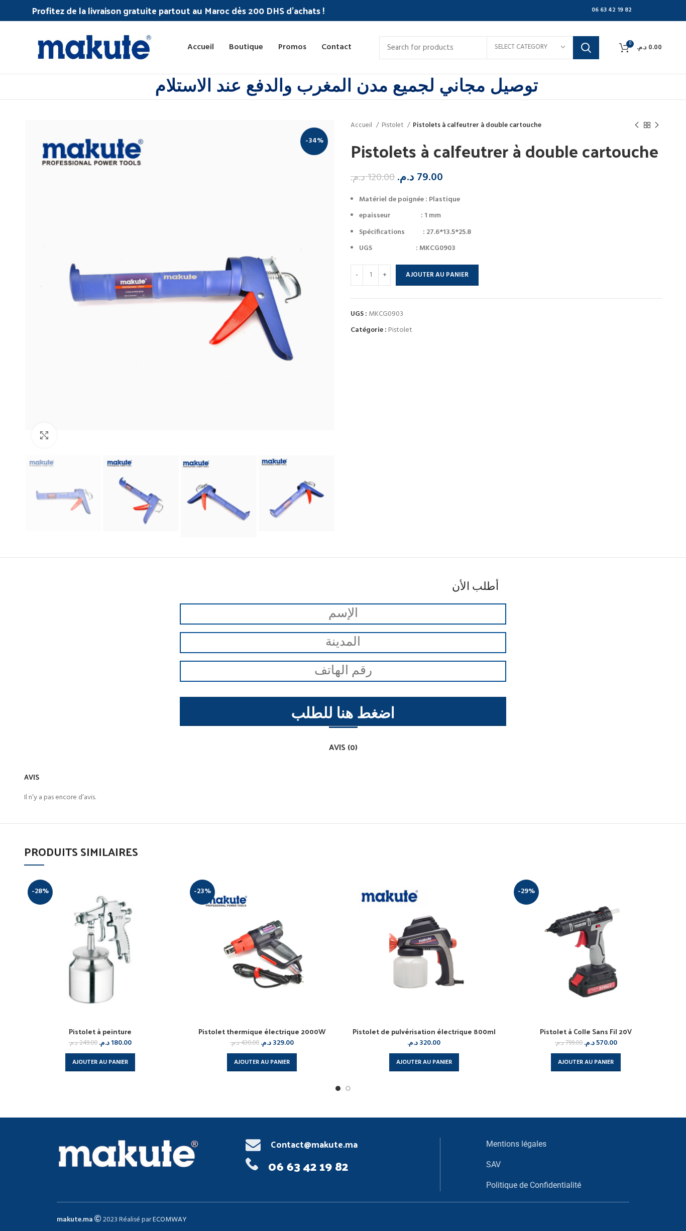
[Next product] (657, 125)
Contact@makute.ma (314, 1144)
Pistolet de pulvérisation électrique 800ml (424, 1031)
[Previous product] (637, 125)
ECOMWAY (170, 1219)
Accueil (362, 125)
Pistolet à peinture (100, 1031)
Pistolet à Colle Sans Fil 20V (586, 1031)
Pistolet (393, 125)
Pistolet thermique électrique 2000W (261, 1031)
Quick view (168, 892)
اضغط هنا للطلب (343, 714)
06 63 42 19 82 (612, 10)
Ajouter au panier (437, 275)
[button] (100, 1062)
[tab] (343, 741)
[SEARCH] (586, 47)
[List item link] (557, 1144)
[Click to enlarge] (44, 435)
